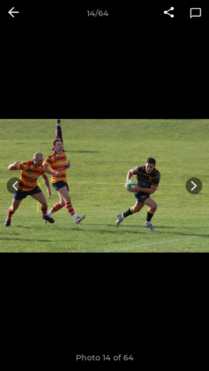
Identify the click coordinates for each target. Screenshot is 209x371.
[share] (169, 13)
